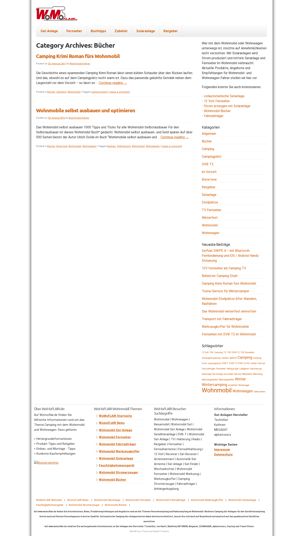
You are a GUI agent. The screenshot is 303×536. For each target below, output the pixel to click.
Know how (61, 146)
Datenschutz (223, 454)
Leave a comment (119, 92)
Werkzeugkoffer (226, 379)
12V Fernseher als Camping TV (224, 268)
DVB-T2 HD (244, 363)
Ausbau (111, 146)
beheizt (233, 358)
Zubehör (121, 31)
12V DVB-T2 (233, 352)
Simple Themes (161, 531)
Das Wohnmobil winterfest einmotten (229, 311)
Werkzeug (258, 374)
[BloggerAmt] (46, 463)
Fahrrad (261, 363)
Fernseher (74, 31)
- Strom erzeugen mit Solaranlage (226, 106)
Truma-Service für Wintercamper (225, 291)
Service (237, 374)
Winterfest (210, 218)
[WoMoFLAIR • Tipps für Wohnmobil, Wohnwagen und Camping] (56, 16)
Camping (61, 92)
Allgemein (209, 134)
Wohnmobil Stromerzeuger (118, 472)
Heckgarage (232, 368)
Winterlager (243, 385)
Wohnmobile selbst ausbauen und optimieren (85, 110)
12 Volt (205, 352)
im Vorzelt (209, 172)
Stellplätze (210, 202)
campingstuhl (214, 363)
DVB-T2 (208, 164)
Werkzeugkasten (210, 379)
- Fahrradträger (212, 116)
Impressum (222, 449)
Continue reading (113, 83)
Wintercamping (214, 385)
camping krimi (99, 92)
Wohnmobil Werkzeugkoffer (119, 451)
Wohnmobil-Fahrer (80, 63)
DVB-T (225, 363)
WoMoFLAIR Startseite (115, 416)
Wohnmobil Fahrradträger (117, 444)
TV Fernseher (211, 210)
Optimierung (124, 146)
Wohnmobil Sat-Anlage (115, 430)
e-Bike (253, 363)
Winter (240, 379)
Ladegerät (244, 368)
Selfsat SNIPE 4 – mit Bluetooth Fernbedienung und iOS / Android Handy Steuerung (230, 256)
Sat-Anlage (49, 31)
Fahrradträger (208, 368)
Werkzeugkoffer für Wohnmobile (225, 327)
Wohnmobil (74, 92)
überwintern (259, 391)
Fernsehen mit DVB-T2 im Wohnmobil (229, 334)
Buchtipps (98, 31)
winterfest (232, 385)
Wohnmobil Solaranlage (116, 458)
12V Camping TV (217, 352)
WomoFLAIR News (112, 423)
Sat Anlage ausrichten (223, 374)
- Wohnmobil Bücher (216, 111)
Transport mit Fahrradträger (222, 319)
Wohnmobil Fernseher (115, 437)
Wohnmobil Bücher (112, 480)
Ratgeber (170, 31)
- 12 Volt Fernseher (216, 101)
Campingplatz (212, 157)
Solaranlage (145, 31)
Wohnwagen (89, 146)
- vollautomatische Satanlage (223, 96)
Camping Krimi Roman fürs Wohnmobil (78, 56)
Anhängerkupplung (211, 358)
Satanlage (209, 195)
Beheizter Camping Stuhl (219, 276)
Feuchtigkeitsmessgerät (116, 465)
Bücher (51, 92)
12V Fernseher (247, 352)
